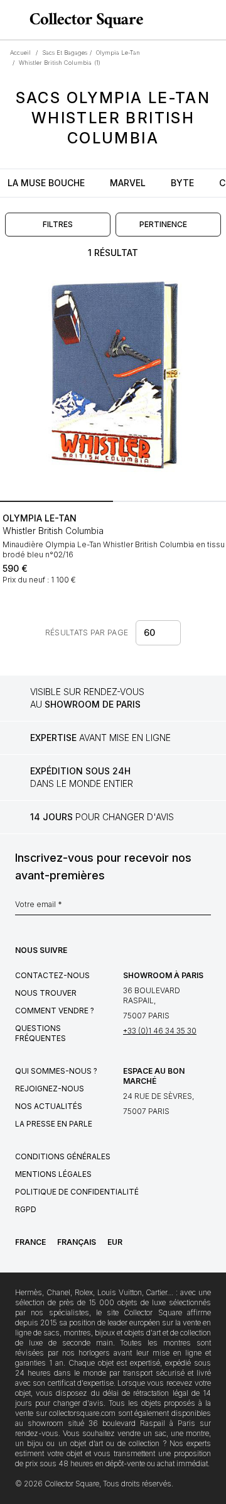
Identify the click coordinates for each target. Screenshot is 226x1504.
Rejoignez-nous (49, 1088)
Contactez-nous (52, 975)
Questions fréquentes (40, 1033)
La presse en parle (53, 1123)
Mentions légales (53, 1174)
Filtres (58, 224)
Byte (182, 182)
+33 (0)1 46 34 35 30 (159, 1030)
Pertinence (163, 224)
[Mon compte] (212, 20)
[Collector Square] (83, 20)
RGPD (25, 1209)
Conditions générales (62, 1156)
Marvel (128, 182)
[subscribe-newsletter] (204, 908)
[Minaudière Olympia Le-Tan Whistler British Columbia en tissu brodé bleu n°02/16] (113, 382)
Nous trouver (46, 993)
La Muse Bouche (46, 182)
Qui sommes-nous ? (56, 1071)
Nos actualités (48, 1106)
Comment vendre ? (54, 1010)
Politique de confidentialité (77, 1191)
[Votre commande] (193, 20)
